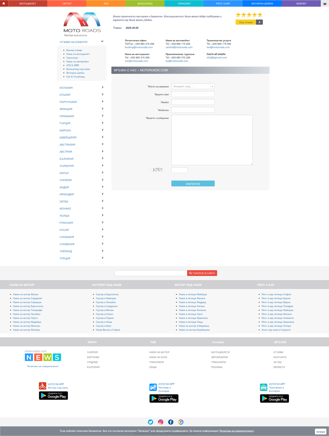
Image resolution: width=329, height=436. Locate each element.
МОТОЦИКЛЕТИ (220, 352)
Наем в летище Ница (191, 321)
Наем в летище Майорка (193, 294)
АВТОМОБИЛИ (219, 357)
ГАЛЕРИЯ (92, 352)
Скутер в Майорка (106, 298)
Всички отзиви (74, 50)
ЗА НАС (277, 362)
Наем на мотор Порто (25, 318)
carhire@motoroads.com (179, 47)
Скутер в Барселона (107, 294)
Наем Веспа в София (108, 329)
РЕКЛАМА (216, 367)
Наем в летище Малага (192, 298)
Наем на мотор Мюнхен (26, 325)
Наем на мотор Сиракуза (27, 302)
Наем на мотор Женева (26, 329)
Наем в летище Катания (192, 310)
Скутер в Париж (105, 318)
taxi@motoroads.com (218, 47)
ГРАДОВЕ (92, 362)
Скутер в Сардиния (107, 306)
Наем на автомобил (77, 61)
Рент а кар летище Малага (277, 314)
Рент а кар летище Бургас (276, 298)
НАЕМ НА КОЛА (158, 357)
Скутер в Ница (104, 321)
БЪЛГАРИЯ (93, 367)
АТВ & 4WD (72, 65)
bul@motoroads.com (177, 61)
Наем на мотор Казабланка (194, 329)
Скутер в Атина (104, 314)
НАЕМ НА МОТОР (159, 352)
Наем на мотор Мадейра (27, 321)
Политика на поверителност (43, 366)
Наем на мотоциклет (78, 54)
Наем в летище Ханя (191, 314)
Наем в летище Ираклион (193, 318)
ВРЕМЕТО (279, 367)
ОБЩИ (153, 367)
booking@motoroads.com (139, 47)
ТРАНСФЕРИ (156, 362)
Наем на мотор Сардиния (27, 298)
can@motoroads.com (136, 61)
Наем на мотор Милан (25, 294)
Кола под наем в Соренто (276, 329)
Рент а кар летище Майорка (277, 310)
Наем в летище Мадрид (192, 302)
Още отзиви (246, 22)
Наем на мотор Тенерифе (27, 310)
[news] (43, 355)
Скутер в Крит (103, 325)
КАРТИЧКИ (93, 357)
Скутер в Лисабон (106, 302)
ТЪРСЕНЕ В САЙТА (203, 273)
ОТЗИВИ (278, 352)
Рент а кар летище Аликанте (278, 318)
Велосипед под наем (78, 69)
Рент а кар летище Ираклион (278, 321)
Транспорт (72, 57)
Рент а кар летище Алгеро (276, 325)
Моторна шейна (75, 72)
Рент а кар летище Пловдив (277, 306)
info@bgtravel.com (217, 57)
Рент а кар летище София (276, 294)
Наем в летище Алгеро (192, 306)
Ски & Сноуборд (75, 76)
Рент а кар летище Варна (276, 302)
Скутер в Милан (105, 310)
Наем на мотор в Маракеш (194, 325)
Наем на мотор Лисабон (26, 314)
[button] (27, 3)
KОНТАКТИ (279, 357)
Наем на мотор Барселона (28, 306)
